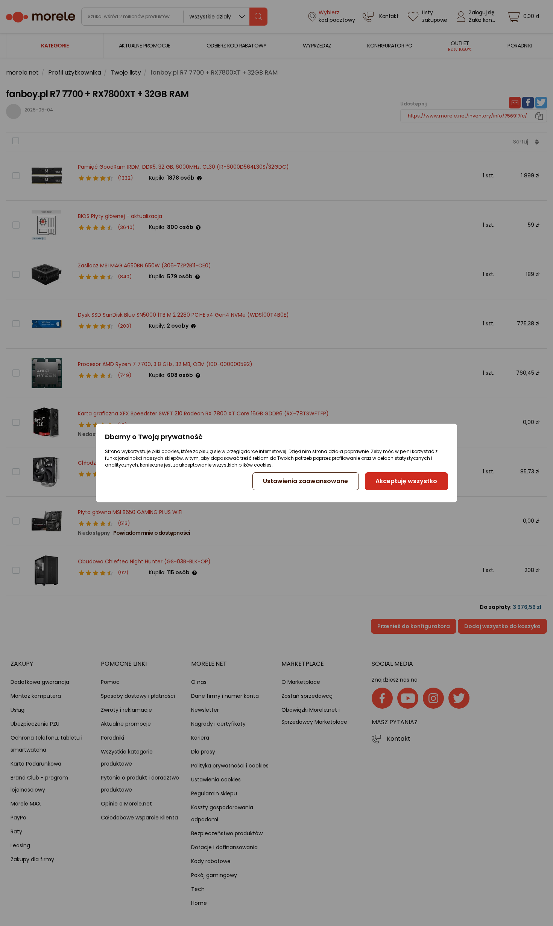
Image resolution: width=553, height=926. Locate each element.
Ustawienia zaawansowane (305, 481)
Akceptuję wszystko (406, 481)
